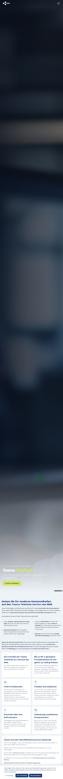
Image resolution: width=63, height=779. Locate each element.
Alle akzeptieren (35, 775)
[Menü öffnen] (58, 3)
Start (4, 566)
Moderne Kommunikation (13, 566)
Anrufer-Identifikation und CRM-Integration (33, 748)
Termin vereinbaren (12, 583)
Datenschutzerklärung (10, 772)
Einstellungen (9, 775)
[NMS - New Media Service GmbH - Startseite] (6, 3)
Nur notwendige (22, 775)
